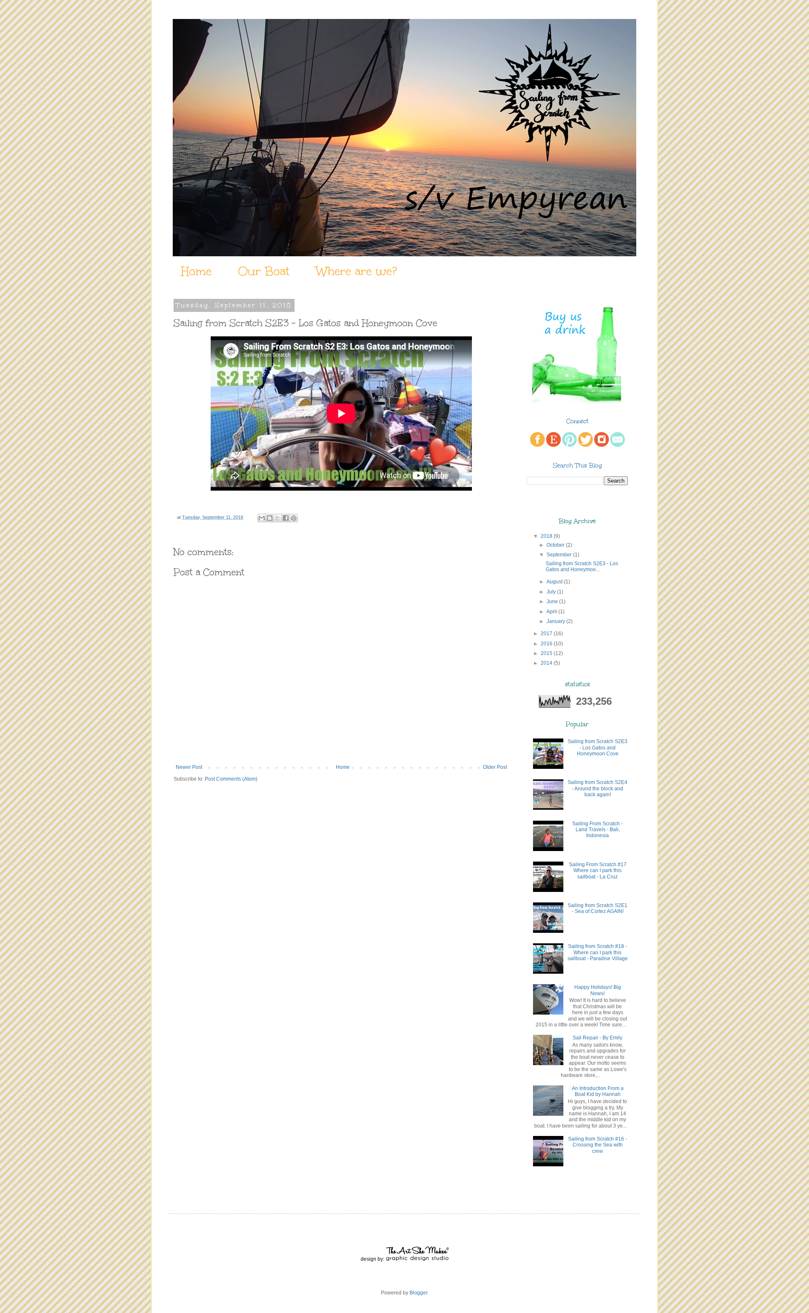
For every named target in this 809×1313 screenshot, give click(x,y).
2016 (546, 644)
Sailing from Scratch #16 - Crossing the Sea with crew (597, 1145)
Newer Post (189, 767)
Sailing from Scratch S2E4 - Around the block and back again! (597, 788)
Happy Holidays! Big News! (597, 990)
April (551, 612)
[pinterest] (569, 445)
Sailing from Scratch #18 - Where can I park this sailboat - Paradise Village (598, 952)
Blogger (418, 1293)
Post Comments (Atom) (231, 779)
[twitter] (585, 445)
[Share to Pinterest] (293, 518)
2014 (546, 663)
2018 (546, 536)
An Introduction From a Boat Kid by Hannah (598, 1091)
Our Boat (263, 271)
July (551, 592)
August (554, 582)
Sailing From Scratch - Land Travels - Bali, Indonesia (597, 830)
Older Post (495, 767)
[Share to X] (277, 518)
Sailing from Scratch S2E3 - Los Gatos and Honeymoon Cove (597, 747)
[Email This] (261, 518)
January (555, 621)
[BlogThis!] (269, 518)
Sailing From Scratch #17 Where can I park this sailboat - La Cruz (598, 871)
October (555, 545)
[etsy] (553, 445)
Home (196, 271)
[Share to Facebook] (285, 518)
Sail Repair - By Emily (597, 1038)
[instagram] (601, 445)
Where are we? (356, 271)
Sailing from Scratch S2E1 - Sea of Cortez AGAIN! (597, 908)
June (552, 601)
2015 (546, 653)
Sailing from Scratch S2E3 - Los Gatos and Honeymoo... (582, 566)
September (559, 555)
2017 (546, 633)
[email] (617, 445)
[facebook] (537, 445)
